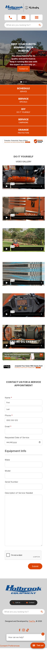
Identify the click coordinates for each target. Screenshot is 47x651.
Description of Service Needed (19, 493)
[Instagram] (23, 630)
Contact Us (23, 69)
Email (12, 426)
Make (7, 460)
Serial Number (11, 482)
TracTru (32, 621)
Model (7, 471)
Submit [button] (35, 566)
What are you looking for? (18, 25)
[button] (10, 17)
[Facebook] (19, 630)
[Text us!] (38, 645)
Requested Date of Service (17, 437)
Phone (9, 415)
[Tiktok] (27, 630)
